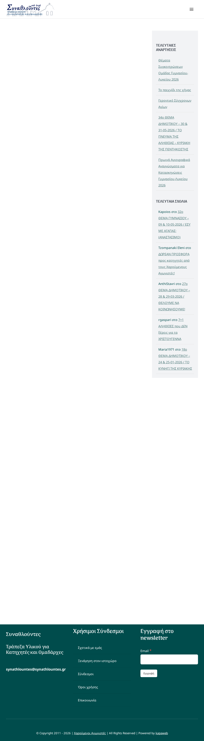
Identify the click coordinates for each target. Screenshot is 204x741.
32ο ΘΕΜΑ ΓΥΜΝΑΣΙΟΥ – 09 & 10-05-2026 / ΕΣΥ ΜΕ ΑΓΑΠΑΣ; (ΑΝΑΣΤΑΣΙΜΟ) (174, 224)
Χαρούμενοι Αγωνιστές (90, 733)
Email (145, 651)
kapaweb (162, 733)
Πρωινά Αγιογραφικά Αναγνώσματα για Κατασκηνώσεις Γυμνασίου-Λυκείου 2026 (174, 172)
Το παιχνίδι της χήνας (174, 90)
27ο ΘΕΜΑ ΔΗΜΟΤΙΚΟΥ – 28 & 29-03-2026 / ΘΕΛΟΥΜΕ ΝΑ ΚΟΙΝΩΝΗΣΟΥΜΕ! (174, 296)
